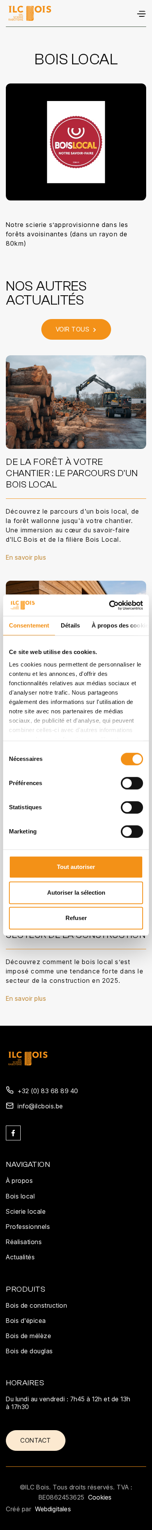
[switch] (132, 783)
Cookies (99, 1497)
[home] (30, 13)
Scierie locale (26, 1211)
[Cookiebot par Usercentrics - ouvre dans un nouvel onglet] (109, 605)
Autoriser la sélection (76, 892)
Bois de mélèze (28, 1336)
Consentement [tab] (29, 625)
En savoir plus (26, 557)
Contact (35, 1440)
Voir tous (76, 329)
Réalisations (24, 1242)
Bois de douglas (29, 1351)
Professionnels (28, 1226)
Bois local (20, 1196)
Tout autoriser (76, 866)
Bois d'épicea (26, 1320)
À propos (19, 1180)
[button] (141, 13)
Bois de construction (36, 1305)
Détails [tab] (70, 625)
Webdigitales (53, 1509)
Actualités (20, 1257)
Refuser (76, 918)
